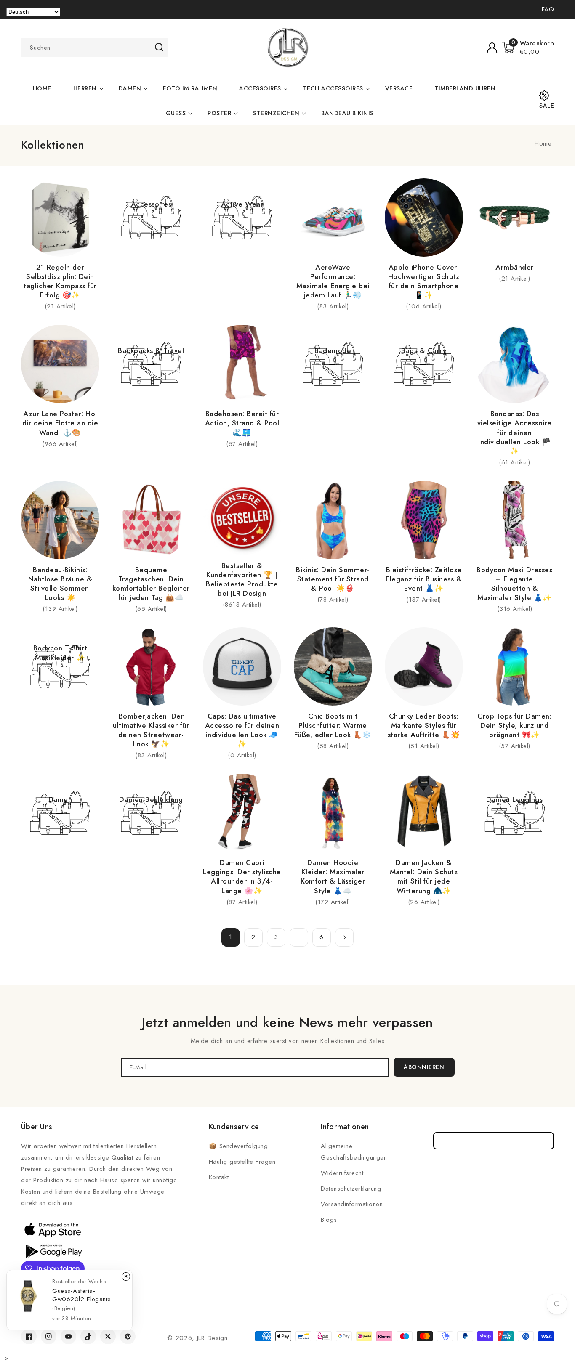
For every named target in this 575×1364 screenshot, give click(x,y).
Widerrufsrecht (342, 1173)
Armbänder (514, 267)
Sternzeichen (276, 113)
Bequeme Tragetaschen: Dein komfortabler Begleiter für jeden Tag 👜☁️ (151, 583)
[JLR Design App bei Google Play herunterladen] (52, 1250)
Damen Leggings (514, 799)
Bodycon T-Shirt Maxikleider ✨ (60, 652)
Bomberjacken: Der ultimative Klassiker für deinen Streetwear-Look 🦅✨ (151, 729)
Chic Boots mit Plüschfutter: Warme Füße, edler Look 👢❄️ (333, 725)
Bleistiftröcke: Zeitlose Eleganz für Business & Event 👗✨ (424, 579)
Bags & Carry (423, 350)
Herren (85, 88)
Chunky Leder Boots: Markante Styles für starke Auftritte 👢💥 (424, 725)
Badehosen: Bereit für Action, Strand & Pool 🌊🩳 (242, 423)
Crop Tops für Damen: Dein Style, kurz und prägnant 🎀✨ (514, 725)
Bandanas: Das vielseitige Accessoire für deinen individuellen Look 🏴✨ (514, 432)
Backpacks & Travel (151, 350)
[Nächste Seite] (344, 937)
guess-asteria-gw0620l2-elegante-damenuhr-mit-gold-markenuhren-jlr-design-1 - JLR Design (86, 1295)
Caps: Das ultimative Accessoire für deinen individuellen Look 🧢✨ (242, 729)
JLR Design (212, 1338)
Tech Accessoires (333, 88)
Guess (176, 113)
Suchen (158, 47)
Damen (130, 88)
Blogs (329, 1219)
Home (543, 143)
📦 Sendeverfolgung (238, 1146)
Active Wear (242, 204)
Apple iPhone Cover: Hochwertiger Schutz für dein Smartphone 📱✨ (424, 281)
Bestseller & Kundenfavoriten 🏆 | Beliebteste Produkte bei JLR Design (242, 579)
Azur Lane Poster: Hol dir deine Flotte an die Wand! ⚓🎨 (60, 423)
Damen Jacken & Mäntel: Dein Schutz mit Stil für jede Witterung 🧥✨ (424, 876)
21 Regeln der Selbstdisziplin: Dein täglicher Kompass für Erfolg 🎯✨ (60, 281)
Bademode (332, 350)
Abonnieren (424, 1067)
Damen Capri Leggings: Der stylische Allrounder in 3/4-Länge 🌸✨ (242, 876)
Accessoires (260, 88)
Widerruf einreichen (493, 1140)
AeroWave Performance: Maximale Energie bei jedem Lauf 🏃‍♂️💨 (333, 281)
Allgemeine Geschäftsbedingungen (354, 1151)
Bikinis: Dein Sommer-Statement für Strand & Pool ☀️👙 (333, 579)
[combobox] (94, 47)
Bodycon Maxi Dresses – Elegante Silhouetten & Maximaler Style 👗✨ (514, 583)
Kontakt (219, 1177)
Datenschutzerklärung (351, 1188)
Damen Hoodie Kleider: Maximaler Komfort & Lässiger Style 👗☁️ (333, 876)
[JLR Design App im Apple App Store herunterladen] (52, 1229)
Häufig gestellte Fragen (242, 1161)
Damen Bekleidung (151, 799)
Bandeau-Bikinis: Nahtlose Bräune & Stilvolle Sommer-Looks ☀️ (60, 583)
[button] (528, 47)
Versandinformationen (352, 1204)
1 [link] (230, 937)
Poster (219, 113)
